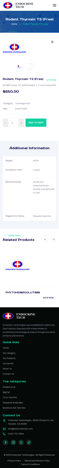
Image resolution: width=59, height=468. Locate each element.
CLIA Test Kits (10, 397)
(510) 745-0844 (16, 434)
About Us (7, 369)
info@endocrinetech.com (20, 429)
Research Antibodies (13, 402)
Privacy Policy (14, 461)
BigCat (6, 392)
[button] (52, 42)
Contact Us (8, 374)
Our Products (9, 358)
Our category (9, 353)
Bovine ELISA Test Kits (14, 408)
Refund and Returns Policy (37, 461)
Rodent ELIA (9, 387)
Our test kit (8, 363)
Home (14, 24)
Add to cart (36, 122)
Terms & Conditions (30, 464)
